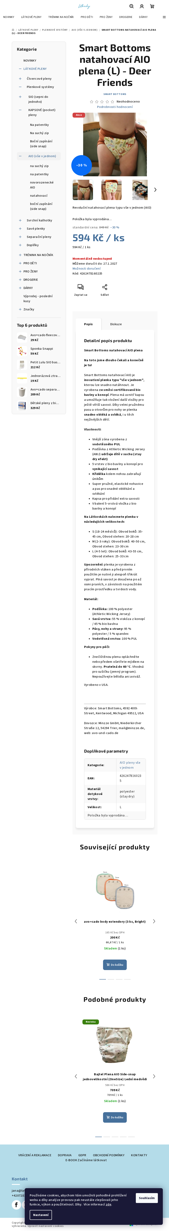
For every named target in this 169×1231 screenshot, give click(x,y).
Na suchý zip (39, 133)
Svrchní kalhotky (39, 220)
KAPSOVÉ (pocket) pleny (42, 112)
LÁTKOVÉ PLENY (35, 69)
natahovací (39, 195)
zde (108, 1204)
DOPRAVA (65, 1155)
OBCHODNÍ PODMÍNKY (109, 1155)
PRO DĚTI (30, 263)
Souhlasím (147, 1198)
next (154, 921)
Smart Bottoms (114, 94)
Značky (28, 309)
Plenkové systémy (40, 87)
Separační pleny (39, 237)
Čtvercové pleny (39, 78)
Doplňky (33, 245)
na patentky (39, 174)
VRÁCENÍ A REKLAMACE (34, 1155)
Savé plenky (36, 228)
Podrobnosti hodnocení (115, 107)
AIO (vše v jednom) (42, 156)
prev (76, 921)
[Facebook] (16, 1205)
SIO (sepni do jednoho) (38, 99)
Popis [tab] (88, 324)
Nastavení (40, 1215)
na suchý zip (39, 166)
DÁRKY (28, 288)
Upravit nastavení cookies (45, 1226)
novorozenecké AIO (42, 185)
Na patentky (39, 125)
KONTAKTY (139, 1155)
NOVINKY (29, 60)
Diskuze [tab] (116, 324)
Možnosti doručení (87, 268)
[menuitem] (9, 17)
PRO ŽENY (30, 271)
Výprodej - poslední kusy (38, 298)
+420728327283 (23, 1195)
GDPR (82, 1155)
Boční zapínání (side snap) (41, 143)
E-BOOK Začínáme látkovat (86, 1160)
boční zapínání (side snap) (41, 206)
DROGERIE (30, 279)
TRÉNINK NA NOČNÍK (38, 255)
